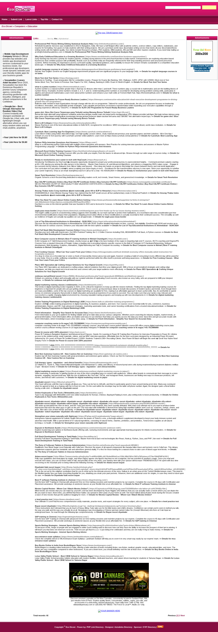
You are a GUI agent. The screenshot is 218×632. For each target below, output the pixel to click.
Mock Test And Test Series (46, 78)
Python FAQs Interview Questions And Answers (56, 142)
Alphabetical (63, 39)
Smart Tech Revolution (45, 175)
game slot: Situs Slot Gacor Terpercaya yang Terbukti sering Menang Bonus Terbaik (72, 112)
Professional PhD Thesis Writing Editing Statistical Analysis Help (64, 44)
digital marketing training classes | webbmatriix (56, 285)
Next (183, 615)
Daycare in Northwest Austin (48, 428)
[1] (177, 615)
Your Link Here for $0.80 (15, 137)
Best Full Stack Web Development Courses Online (57, 230)
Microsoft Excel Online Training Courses (53, 151)
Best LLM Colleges (43, 123)
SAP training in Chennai (45, 517)
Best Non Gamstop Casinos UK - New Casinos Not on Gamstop (63, 354)
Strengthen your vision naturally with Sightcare (56, 416)
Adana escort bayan (44, 456)
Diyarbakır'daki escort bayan (47, 467)
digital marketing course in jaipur (50, 371)
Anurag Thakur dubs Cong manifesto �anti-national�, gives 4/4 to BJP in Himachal (73, 191)
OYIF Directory (149, 627)
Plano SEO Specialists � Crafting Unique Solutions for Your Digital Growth (68, 265)
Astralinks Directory (123, 627)
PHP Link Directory (95, 627)
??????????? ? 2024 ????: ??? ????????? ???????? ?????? (64, 345)
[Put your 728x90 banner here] (109, 33)
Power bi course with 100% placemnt (51, 332)
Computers (19, 26)
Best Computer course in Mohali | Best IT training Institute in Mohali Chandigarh (71, 239)
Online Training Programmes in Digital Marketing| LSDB (60, 302)
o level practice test (43, 499)
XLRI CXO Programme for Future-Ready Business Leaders (61, 99)
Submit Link (16, 19)
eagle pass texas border (45, 211)
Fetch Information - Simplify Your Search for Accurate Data (61, 313)
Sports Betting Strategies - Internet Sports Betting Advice (61, 525)
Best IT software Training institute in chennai (55, 480)
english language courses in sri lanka (51, 69)
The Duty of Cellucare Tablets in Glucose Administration (60, 445)
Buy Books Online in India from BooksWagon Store (58, 545)
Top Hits (44, 19)
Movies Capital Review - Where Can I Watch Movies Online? (61, 489)
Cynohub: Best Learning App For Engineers (54, 132)
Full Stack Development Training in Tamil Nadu (56, 436)
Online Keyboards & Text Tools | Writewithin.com (57, 393)
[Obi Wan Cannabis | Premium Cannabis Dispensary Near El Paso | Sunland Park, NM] (109, 597)
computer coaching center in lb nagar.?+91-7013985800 (59, 323)
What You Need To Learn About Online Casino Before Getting (62, 200)
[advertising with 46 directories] (202, 61)
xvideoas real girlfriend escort (48, 276)
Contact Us (57, 19)
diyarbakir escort (42, 382)
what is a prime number (45, 87)
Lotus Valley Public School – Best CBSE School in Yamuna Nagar (64, 556)
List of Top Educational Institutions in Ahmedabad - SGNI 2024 (63, 221)
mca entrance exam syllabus (47, 537)
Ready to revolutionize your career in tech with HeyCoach (61, 160)
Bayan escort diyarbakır (45, 506)
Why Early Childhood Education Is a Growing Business (59, 57)
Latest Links (31, 19)
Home (4, 19)
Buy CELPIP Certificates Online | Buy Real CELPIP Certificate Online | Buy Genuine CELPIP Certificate (80, 182)
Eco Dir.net (7, 26)
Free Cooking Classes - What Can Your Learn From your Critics (63, 252)
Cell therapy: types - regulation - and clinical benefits (58, 363)
